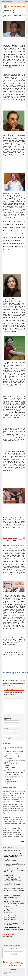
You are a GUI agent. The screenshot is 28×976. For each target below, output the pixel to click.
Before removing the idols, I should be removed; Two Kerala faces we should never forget (14, 778)
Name (6, 719)
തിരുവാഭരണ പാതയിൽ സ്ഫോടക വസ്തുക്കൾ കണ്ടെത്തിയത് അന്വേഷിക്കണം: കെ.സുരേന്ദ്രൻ (14, 864)
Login (5, 682)
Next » (23, 841)
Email (5, 724)
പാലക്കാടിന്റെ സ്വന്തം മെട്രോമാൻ (12, 895)
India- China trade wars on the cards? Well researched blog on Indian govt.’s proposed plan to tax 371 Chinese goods (15, 772)
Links (15, 969)
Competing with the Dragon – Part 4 (12, 915)
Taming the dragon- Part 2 (11, 769)
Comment (6, 697)
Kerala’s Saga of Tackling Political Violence (14, 888)
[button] (26, 1)
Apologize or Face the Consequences (12, 901)
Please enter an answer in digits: (11, 732)
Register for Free (21, 680)
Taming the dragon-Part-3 (11, 767)
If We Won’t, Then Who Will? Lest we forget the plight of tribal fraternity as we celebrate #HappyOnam (14, 905)
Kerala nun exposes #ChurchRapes (12, 927)
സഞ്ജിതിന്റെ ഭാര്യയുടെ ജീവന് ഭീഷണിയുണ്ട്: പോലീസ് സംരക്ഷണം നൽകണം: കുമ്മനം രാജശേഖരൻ (13, 884)
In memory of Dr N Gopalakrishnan (12, 850)
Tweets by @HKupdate (7, 936)
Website (6, 728)
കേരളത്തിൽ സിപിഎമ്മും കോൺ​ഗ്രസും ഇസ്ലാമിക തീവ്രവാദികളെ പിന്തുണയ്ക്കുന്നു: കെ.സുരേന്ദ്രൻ (14, 879)
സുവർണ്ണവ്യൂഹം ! (8, 912)
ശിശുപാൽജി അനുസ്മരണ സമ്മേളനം (13, 853)
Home (12, 969)
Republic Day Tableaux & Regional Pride (14, 755)
